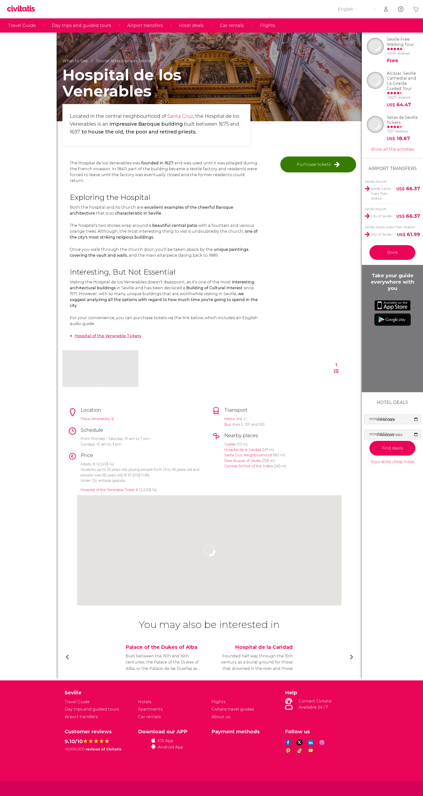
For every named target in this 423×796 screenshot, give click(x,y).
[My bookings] (386, 9)
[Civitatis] (77, 788)
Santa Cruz (180, 116)
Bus (227, 424)
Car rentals (232, 25)
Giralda (229, 444)
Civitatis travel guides (233, 709)
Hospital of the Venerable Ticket (108, 490)
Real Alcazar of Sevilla (242, 460)
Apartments (150, 709)
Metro (229, 419)
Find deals (392, 448)
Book (392, 252)
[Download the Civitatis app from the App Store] (392, 305)
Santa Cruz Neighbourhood (248, 455)
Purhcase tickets (313, 164)
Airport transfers (145, 25)
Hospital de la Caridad (242, 449)
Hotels (144, 702)
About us (221, 716)
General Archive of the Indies (248, 466)
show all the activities (392, 149)
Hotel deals (191, 25)
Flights (267, 25)
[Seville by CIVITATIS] (22, 9)
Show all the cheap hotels (392, 462)
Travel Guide (22, 25)
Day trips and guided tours (81, 25)
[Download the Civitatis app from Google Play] (392, 319)
